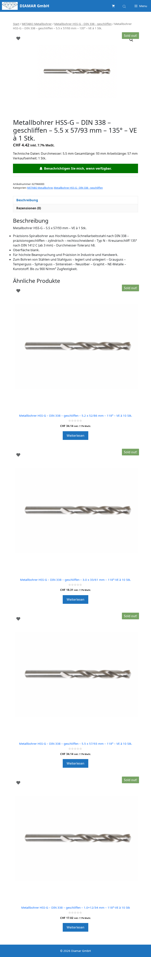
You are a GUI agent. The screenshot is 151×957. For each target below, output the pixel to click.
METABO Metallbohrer (37, 24)
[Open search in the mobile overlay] (125, 5)
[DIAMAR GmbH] (10, 6)
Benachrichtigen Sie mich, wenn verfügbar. (77, 168)
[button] (131, 39)
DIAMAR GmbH (34, 5)
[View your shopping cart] (113, 6)
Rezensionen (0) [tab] (28, 208)
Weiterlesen (75, 435)
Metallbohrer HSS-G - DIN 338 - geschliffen (83, 24)
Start (16, 24)
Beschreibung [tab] (27, 200)
